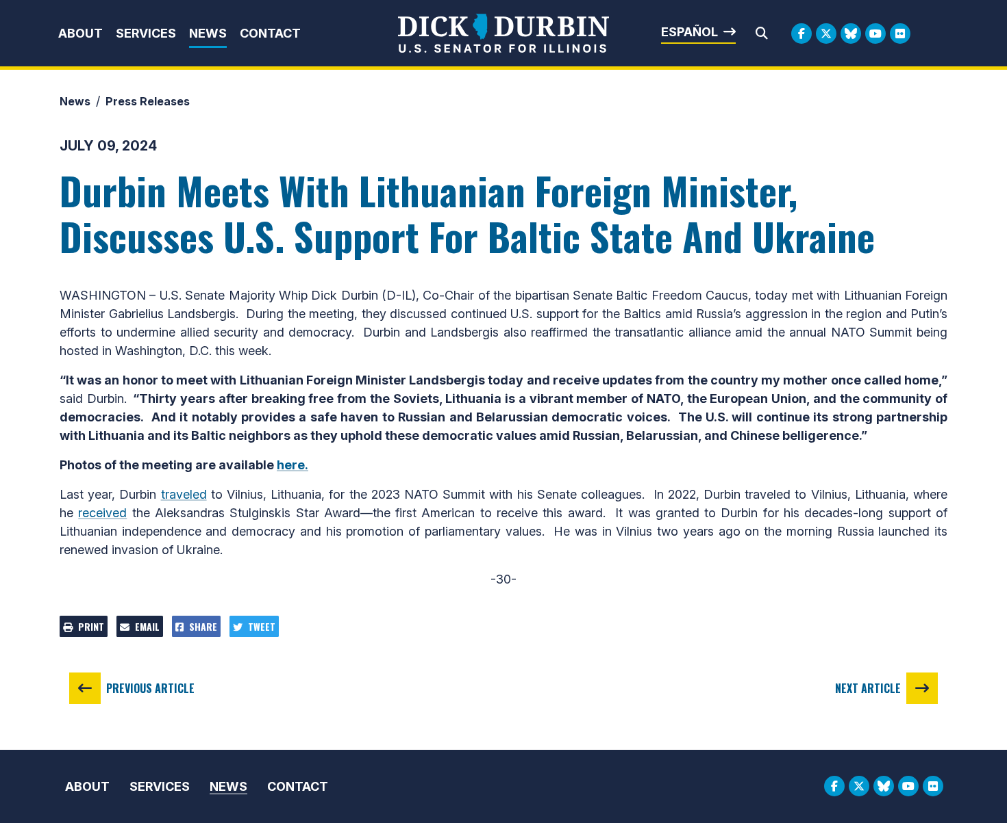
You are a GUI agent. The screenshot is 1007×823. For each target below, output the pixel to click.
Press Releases (147, 101)
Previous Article (150, 688)
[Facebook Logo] (801, 33)
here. (292, 465)
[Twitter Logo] (826, 33)
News (208, 33)
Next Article (868, 688)
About (80, 33)
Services (146, 33)
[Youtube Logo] (875, 33)
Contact (270, 33)
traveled (184, 494)
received (102, 513)
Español (689, 32)
